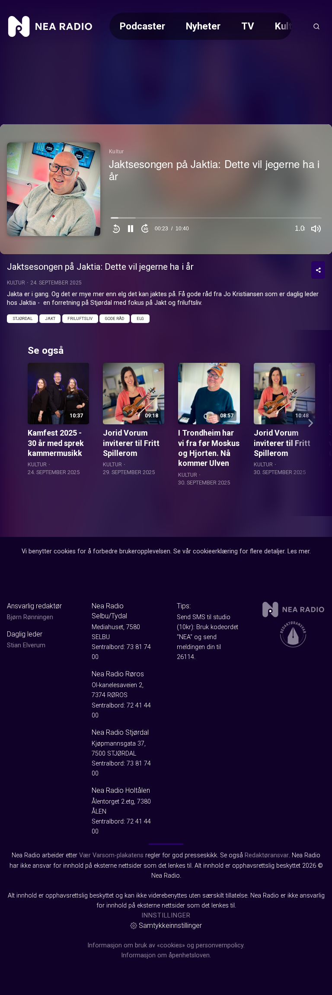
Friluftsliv (80, 318)
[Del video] (318, 270)
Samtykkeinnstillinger (170, 925)
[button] (130, 228)
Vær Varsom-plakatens (111, 855)
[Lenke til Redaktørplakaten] (293, 634)
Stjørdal (22, 318)
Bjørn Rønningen (30, 617)
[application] (166, 189)
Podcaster (142, 26)
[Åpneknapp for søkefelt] (316, 26)
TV (247, 26)
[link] (50, 26)
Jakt (50, 318)
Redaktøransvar (267, 855)
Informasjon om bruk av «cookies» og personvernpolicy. (166, 945)
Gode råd (114, 318)
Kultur (288, 26)
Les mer (298, 551)
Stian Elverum (26, 645)
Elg (140, 318)
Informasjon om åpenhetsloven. (166, 955)
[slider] (216, 219)
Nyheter (203, 26)
